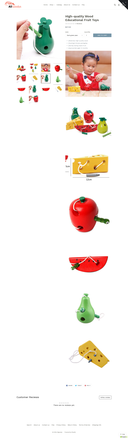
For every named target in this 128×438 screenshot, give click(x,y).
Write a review (105, 397)
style (66, 32)
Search (29, 425)
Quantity (87, 32)
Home (46, 5)
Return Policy (72, 425)
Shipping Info (96, 425)
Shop (52, 5)
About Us (67, 5)
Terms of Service (84, 425)
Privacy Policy (61, 425)
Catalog (59, 5)
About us (37, 425)
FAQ (83, 5)
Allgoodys (59, 432)
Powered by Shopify (70, 432)
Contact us (76, 5)
